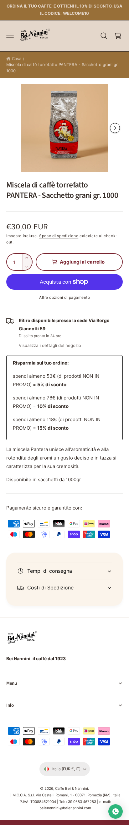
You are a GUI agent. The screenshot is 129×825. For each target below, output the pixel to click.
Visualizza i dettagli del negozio (50, 345)
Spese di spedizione (58, 235)
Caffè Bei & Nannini (71, 788)
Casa (16, 58)
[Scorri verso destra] (115, 128)
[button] (10, 36)
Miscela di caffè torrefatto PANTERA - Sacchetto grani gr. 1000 (62, 67)
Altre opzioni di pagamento (64, 297)
